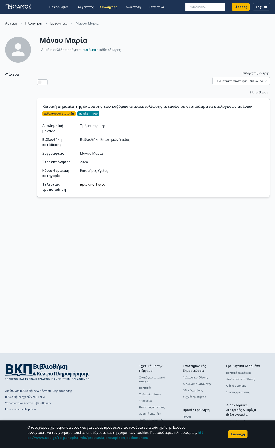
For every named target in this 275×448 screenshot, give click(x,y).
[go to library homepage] (47, 372)
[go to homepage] (18, 7)
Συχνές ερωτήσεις (194, 397)
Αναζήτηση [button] (133, 7)
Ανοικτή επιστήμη (150, 413)
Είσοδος (240, 7)
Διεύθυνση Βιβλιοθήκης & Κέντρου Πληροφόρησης (38, 391)
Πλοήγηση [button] (109, 7)
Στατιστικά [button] (156, 7)
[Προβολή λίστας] (39, 82)
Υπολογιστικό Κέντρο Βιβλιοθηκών (28, 403)
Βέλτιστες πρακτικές (152, 407)
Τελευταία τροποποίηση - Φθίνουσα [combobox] (239, 81)
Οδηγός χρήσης (193, 390)
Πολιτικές (145, 388)
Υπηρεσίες (145, 401)
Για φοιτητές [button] (85, 7)
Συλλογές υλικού (150, 394)
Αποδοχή (238, 434)
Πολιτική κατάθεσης (195, 377)
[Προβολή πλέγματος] (45, 82)
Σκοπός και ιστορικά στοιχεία (152, 379)
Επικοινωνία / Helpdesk (20, 409)
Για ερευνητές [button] (58, 7)
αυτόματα (90, 49)
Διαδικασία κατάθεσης (197, 384)
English (261, 7)
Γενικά (187, 417)
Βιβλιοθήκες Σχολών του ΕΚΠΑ (25, 397)
